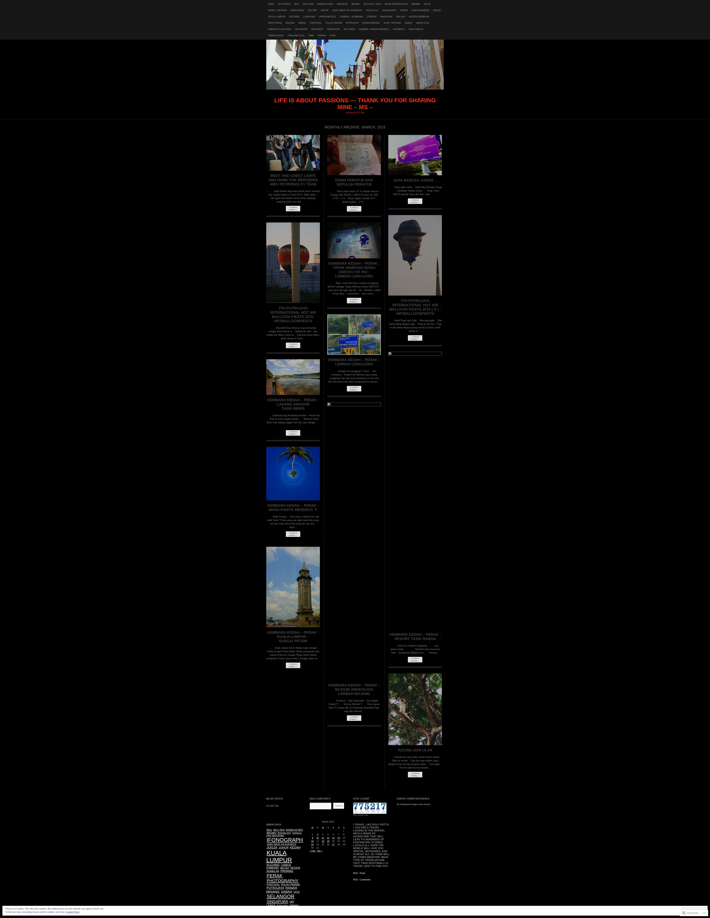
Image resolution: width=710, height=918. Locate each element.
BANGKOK (342, 4)
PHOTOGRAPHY (282, 880)
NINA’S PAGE (275, 23)
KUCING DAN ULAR (415, 750)
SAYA (296, 892)
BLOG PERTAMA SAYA (396, 4)
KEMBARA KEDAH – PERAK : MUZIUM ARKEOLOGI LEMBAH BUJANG (354, 689)
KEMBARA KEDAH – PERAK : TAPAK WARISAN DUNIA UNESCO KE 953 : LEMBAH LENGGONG (354, 269)
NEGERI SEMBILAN (419, 16)
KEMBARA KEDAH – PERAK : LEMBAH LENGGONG (354, 362)
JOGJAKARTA (389, 10)
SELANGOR (301, 29)
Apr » (319, 851)
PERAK (302, 23)
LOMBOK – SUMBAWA (351, 16)
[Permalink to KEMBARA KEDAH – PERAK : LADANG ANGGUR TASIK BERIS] (293, 394)
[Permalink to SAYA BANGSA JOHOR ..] (415, 174)
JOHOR (404, 10)
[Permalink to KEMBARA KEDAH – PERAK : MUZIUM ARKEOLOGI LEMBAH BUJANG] (354, 405)
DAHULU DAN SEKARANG (284, 834)
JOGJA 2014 (372, 10)
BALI (297, 4)
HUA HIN (312, 10)
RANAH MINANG (371, 23)
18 (323, 841)
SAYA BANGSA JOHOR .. (415, 180)
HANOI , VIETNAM (277, 10)
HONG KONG (297, 10)
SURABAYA (399, 29)
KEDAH (437, 10)
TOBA (311, 35)
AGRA (271, 4)
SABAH (408, 23)
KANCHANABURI (420, 10)
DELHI (427, 4)
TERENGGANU (276, 35)
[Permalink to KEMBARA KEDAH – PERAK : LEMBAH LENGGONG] (354, 354)
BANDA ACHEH (325, 4)
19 (328, 841)
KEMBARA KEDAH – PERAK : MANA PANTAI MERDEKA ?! (293, 507)
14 (338, 838)
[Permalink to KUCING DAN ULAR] (415, 744)
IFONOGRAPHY (286, 840)
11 (323, 838)
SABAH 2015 (422, 23)
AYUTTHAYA (284, 4)
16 (312, 841)
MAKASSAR (386, 16)
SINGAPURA (333, 29)
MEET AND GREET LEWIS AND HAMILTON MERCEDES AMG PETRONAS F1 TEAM (293, 180)
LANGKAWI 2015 (327, 16)
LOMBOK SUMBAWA (278, 866)
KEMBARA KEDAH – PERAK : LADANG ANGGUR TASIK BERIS (293, 404)
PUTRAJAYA (352, 23)
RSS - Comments (362, 879)
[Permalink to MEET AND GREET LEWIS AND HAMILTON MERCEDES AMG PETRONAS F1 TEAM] (293, 169)
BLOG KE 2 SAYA (372, 4)
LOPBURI (371, 16)
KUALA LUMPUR (276, 16)
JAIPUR (324, 10)
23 (312, 844)
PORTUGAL (316, 23)
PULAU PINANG (334, 23)
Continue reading (293, 208)
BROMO (416, 4)
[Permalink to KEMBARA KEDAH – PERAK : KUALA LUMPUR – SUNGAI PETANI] (293, 626)
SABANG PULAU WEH (279, 29)
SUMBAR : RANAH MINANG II (374, 29)
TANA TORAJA (415, 29)
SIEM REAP (317, 29)
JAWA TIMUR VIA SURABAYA (347, 10)
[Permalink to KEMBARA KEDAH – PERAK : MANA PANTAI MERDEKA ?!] (293, 499)
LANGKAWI (309, 16)
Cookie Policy (73, 912)
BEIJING (355, 4)
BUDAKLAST (284, 833)
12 (328, 838)
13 (333, 838)
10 (317, 838)
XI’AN (332, 35)
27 (333, 844)
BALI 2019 (308, 4)
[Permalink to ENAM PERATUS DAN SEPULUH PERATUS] (354, 174)
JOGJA (272, 847)
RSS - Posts (359, 873)
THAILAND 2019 (296, 35)
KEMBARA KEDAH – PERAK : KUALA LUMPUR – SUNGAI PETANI (293, 636)
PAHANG (290, 23)
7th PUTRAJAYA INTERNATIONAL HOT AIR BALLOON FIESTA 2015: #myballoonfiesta (293, 314)
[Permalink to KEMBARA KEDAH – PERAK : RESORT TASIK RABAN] (415, 354)
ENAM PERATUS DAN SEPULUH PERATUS (354, 182)
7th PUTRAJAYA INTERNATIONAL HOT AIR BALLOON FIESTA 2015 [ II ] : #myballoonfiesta (415, 307)
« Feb (312, 851)
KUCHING (294, 16)
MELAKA (400, 16)
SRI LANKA (349, 29)
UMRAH (322, 35)
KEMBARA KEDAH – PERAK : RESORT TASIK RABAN (415, 636)
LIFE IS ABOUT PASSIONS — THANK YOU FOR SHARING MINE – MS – (355, 65)
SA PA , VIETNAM (392, 23)
